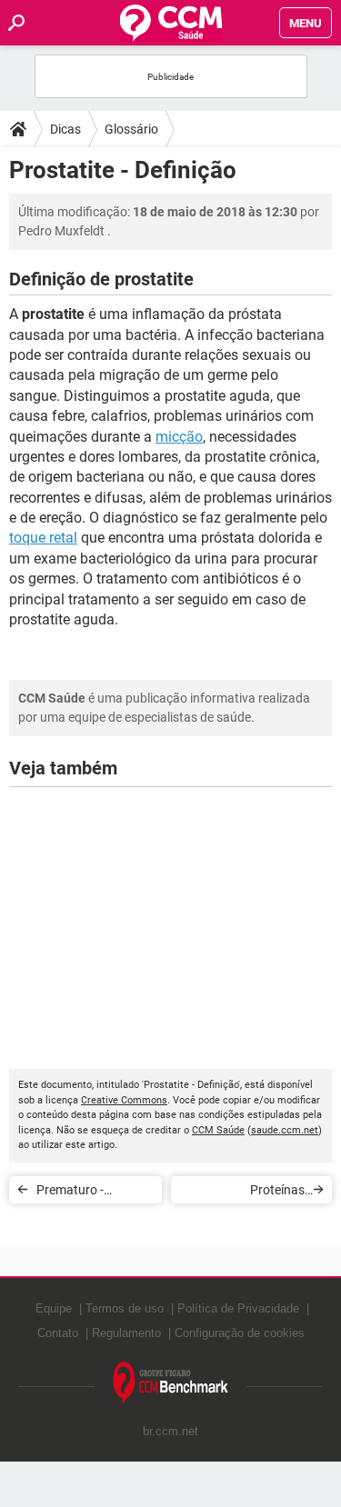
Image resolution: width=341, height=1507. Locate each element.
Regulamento (126, 1333)
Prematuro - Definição (70, 1193)
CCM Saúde (218, 1130)
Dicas (65, 129)
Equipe (53, 1308)
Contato (57, 1333)
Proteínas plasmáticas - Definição (267, 1193)
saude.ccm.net (284, 1130)
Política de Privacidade (238, 1308)
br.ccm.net (170, 1431)
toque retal (43, 537)
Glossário (131, 129)
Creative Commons (124, 1100)
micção (179, 436)
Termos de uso (124, 1308)
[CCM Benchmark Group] (171, 1384)
